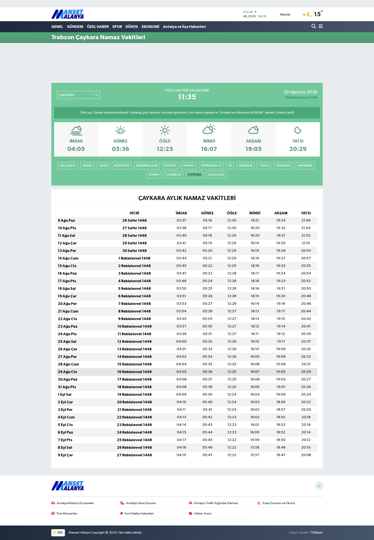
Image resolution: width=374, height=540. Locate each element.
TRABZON (283, 165)
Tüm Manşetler (66, 513)
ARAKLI (87, 165)
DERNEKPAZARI (147, 165)
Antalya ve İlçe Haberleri (184, 27)
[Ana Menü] (320, 26)
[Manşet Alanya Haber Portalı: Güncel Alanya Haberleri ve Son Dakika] (67, 14)
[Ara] (314, 26)
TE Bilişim (316, 532)
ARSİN (103, 165)
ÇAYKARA (195, 174)
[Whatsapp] (319, 485)
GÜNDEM (75, 27)
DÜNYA (132, 27)
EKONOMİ (150, 27)
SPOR (117, 27)
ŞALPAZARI (216, 174)
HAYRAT (189, 165)
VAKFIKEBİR (304, 165)
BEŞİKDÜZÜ (122, 165)
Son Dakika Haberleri (139, 513)
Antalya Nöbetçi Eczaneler (75, 503)
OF (230, 165)
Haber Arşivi (202, 513)
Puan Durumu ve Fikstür (279, 503)
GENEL (57, 27)
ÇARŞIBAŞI (173, 174)
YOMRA (154, 174)
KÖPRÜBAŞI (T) (211, 165)
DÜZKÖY (170, 165)
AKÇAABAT (68, 165)
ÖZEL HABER (98, 27)
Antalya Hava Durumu (141, 503)
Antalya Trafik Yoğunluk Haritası (216, 503)
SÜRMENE (245, 165)
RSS (60, 532)
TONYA (264, 165)
